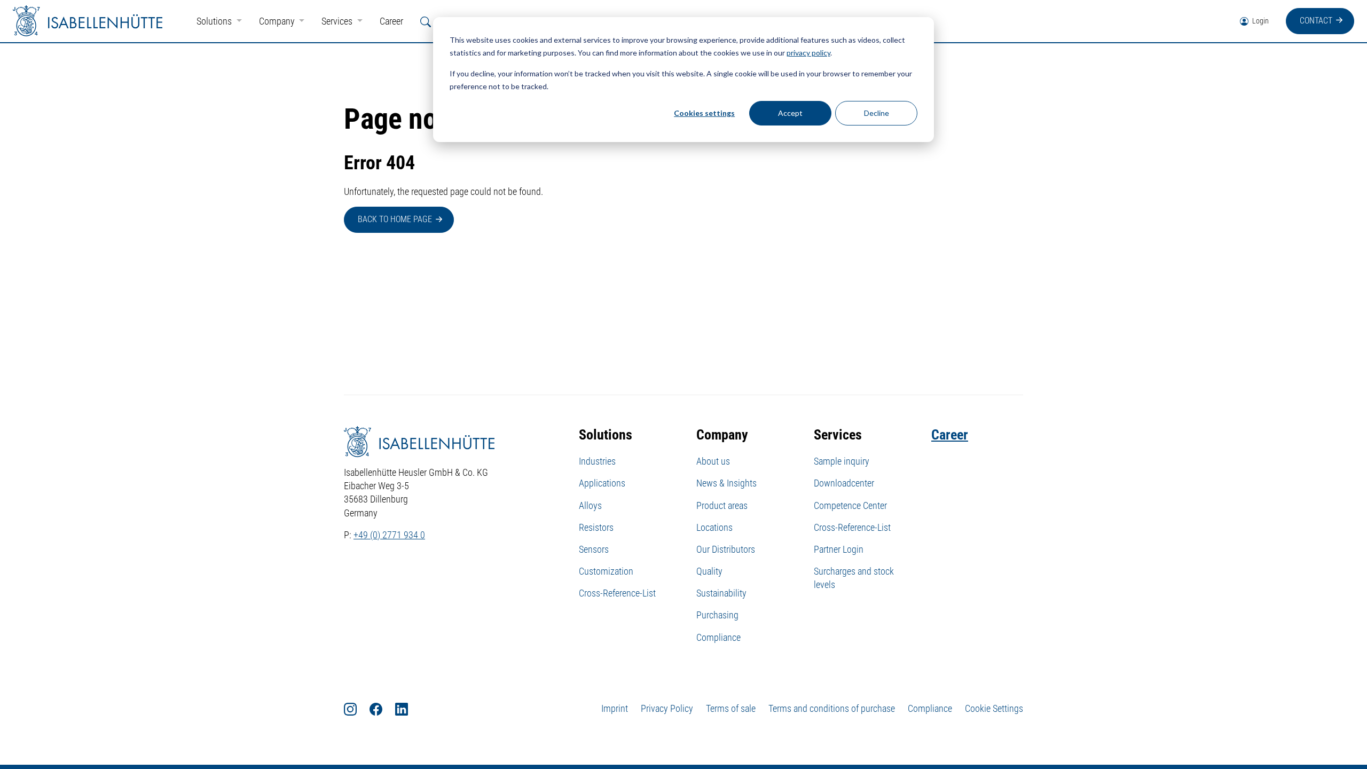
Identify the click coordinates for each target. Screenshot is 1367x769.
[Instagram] (357, 708)
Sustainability (721, 593)
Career (391, 21)
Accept (790, 112)
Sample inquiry (841, 461)
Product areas (722, 505)
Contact (1316, 20)
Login (1260, 21)
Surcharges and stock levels (854, 578)
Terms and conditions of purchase (831, 708)
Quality (709, 571)
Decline (876, 112)
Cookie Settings (994, 708)
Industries (597, 461)
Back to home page (395, 219)
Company (278, 21)
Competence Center (850, 505)
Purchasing (717, 615)
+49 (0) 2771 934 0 (389, 534)
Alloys (590, 505)
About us (713, 461)
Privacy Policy (667, 708)
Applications (602, 483)
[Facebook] (382, 708)
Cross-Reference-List (617, 593)
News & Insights (726, 483)
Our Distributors (725, 549)
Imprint (614, 708)
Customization (606, 571)
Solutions (215, 21)
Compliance (718, 637)
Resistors (596, 527)
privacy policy (808, 52)
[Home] (87, 21)
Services (338, 21)
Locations (714, 527)
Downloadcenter (844, 483)
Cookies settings (704, 112)
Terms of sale (731, 708)
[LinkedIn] (408, 708)
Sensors (594, 549)
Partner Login (838, 549)
